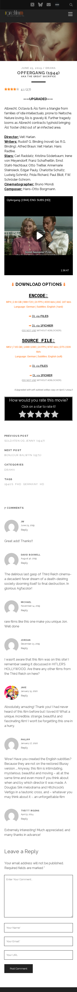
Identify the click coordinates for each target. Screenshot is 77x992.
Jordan (26, 640)
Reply (24, 529)
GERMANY (30, 484)
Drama (50, 68)
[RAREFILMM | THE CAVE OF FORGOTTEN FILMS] (14, 15)
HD (42, 484)
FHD (18, 484)
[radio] (22, 414)
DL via (40, 316)
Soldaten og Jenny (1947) (24, 440)
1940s (8, 484)
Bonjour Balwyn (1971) (23, 455)
